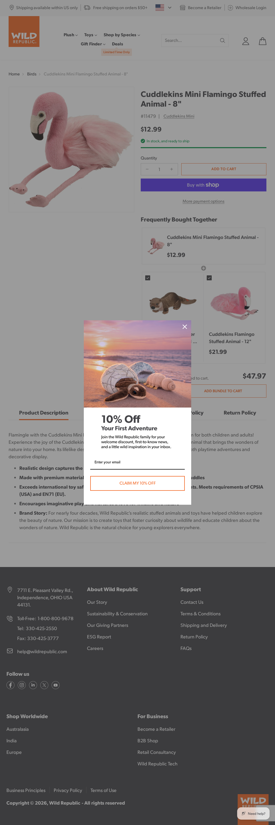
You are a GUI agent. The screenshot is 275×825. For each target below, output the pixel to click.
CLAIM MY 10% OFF (138, 483)
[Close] (184, 326)
